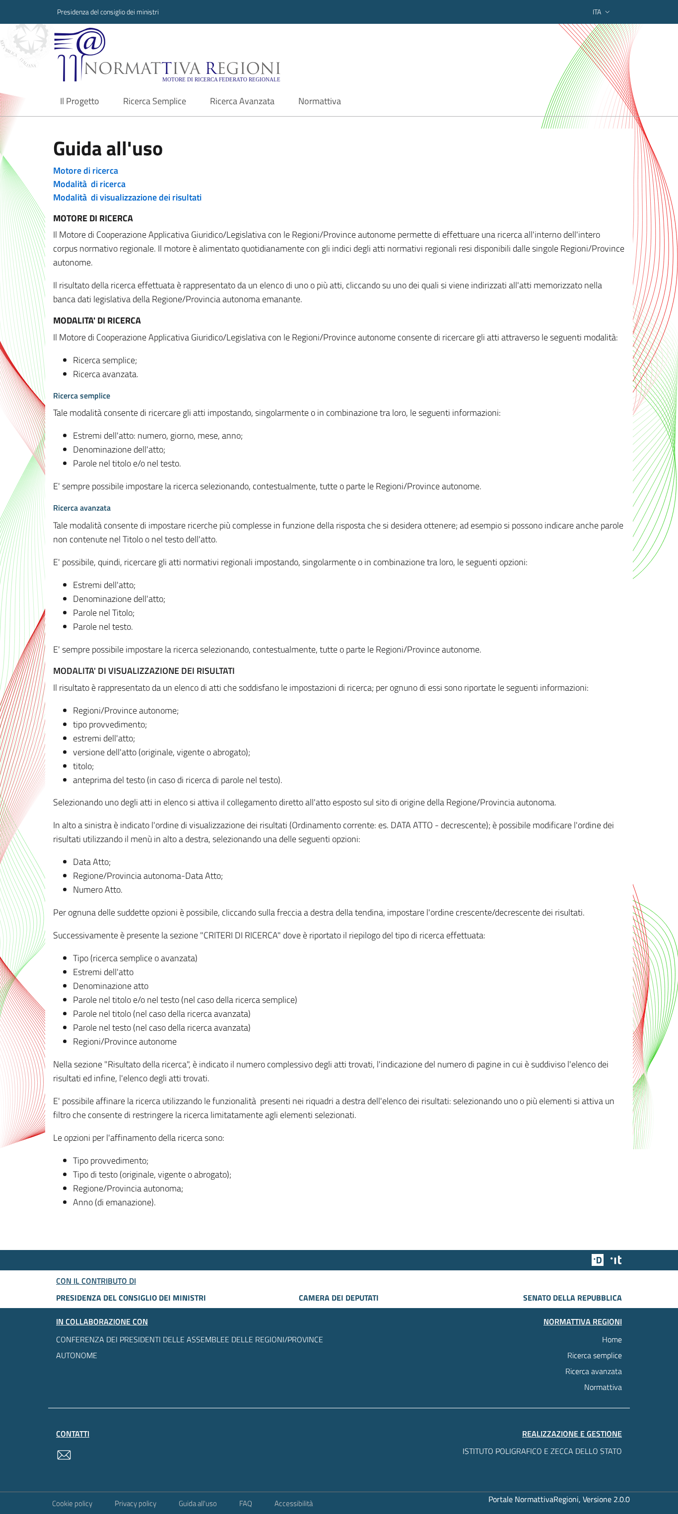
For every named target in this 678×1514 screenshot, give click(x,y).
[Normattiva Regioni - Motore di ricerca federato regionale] (194, 55)
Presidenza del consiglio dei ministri (108, 11)
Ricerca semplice (594, 1355)
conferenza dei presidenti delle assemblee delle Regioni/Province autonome (189, 1347)
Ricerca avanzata (593, 1371)
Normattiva (603, 1387)
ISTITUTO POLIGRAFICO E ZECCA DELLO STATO (542, 1451)
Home (612, 1339)
